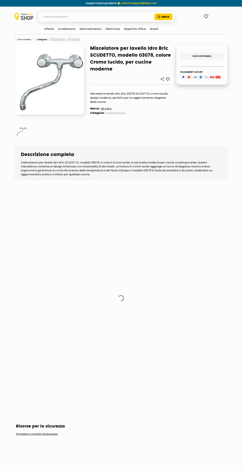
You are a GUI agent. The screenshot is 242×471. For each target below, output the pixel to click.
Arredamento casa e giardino (64, 39)
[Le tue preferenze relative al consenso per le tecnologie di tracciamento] (236, 465)
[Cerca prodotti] (163, 17)
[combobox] (106, 17)
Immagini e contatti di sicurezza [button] (37, 252)
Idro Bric (106, 109)
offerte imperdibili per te (138, 3)
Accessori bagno (32, 277)
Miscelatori (115, 39)
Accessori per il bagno (94, 39)
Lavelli (61, 277)
